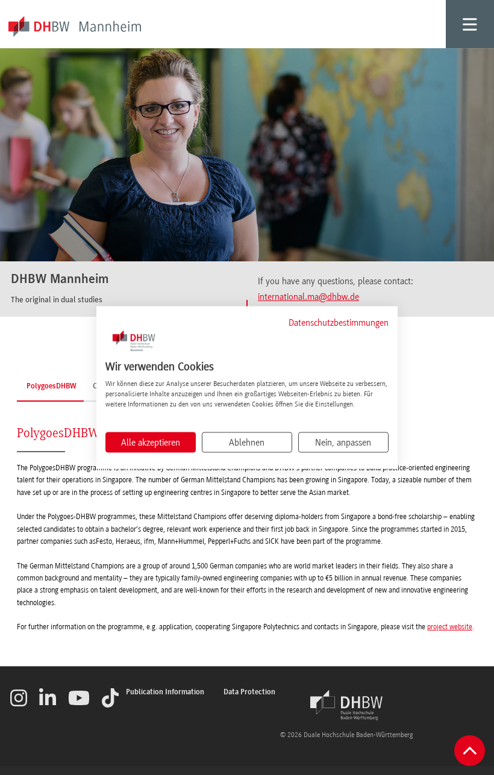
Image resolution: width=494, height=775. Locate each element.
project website (449, 627)
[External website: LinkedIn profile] (47, 698)
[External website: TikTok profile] (110, 698)
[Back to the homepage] (346, 705)
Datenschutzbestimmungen (339, 322)
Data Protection (249, 692)
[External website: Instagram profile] (19, 698)
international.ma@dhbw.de (308, 296)
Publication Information (165, 692)
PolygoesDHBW (52, 386)
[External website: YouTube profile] (79, 698)
